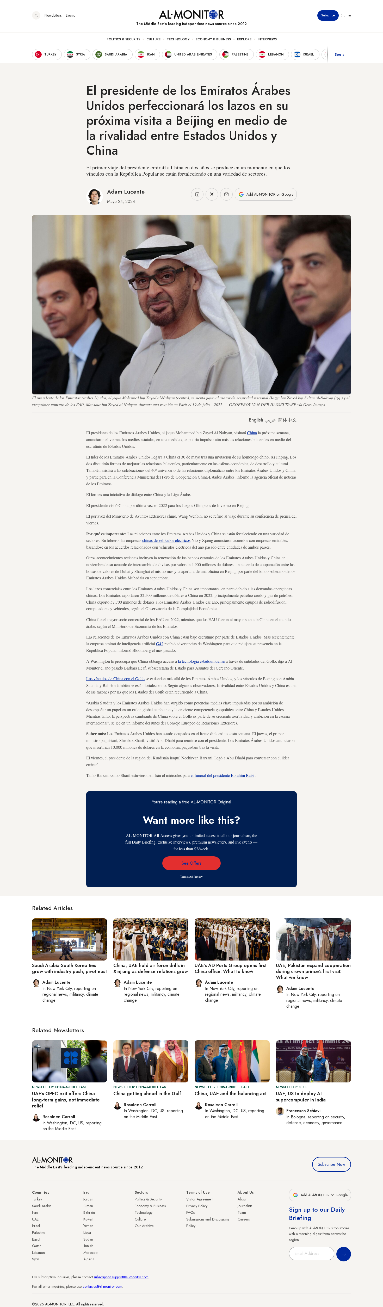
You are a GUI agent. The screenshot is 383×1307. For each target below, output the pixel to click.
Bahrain (89, 1212)
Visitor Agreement (199, 1199)
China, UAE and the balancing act (231, 1093)
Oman (88, 1206)
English (256, 420)
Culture (153, 39)
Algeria (88, 1259)
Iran (35, 1212)
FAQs (190, 1212)
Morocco (90, 1252)
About (242, 1199)
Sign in (346, 15)
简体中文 (287, 420)
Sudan (88, 1239)
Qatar (36, 1245)
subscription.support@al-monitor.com (121, 1277)
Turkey (37, 1199)
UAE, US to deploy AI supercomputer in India (301, 1096)
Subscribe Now (331, 1164)
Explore (244, 39)
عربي (270, 420)
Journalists (245, 1206)
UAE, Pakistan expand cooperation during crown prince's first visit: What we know (313, 971)
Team (242, 1212)
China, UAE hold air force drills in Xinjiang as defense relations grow (150, 968)
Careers (244, 1219)
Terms (184, 876)
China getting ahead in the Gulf (147, 1093)
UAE (35, 1219)
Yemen (88, 1225)
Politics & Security (123, 39)
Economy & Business (213, 39)
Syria (36, 1259)
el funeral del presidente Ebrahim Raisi (222, 775)
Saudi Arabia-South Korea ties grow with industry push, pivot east (69, 968)
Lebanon (38, 1252)
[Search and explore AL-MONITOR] (36, 15)
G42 (159, 643)
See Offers (191, 863)
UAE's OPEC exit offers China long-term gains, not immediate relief (66, 1099)
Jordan (88, 1199)
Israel (36, 1225)
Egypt (36, 1239)
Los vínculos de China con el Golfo (115, 678)
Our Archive (144, 1225)
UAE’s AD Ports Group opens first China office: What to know (231, 968)
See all (341, 54)
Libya (87, 1232)
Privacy (198, 876)
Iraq (86, 1192)
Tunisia (88, 1245)
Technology (178, 39)
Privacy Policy (196, 1206)
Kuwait (88, 1219)
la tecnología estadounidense (201, 661)
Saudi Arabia (42, 1206)
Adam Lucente (126, 191)
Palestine (38, 1232)
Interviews (267, 39)
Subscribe (328, 15)
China (252, 432)
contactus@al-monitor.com (102, 1286)
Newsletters (53, 15)
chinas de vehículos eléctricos (166, 540)
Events (70, 15)
